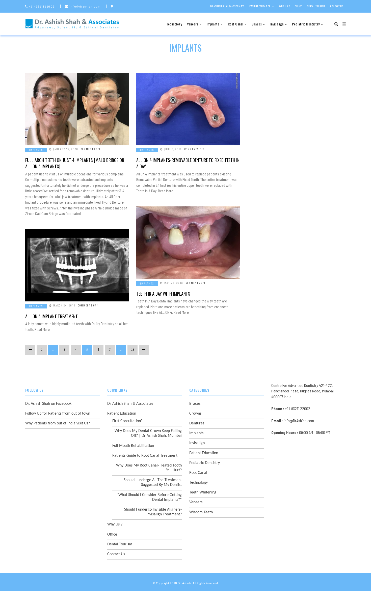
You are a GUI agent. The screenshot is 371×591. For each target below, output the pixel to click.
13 (132, 349)
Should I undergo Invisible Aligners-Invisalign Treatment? (153, 512)
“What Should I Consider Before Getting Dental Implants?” (149, 497)
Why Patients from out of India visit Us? (57, 423)
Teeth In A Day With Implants (163, 293)
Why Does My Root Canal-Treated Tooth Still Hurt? (149, 467)
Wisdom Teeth (201, 512)
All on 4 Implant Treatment (51, 316)
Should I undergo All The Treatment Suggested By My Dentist (153, 482)
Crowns (195, 414)
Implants (213, 23)
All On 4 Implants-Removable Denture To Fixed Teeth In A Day (188, 163)
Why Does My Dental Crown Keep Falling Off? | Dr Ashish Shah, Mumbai (148, 433)
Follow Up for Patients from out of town (57, 414)
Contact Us (336, 6)
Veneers (192, 23)
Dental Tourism (316, 6)
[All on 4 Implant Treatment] (77, 265)
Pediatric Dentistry (306, 23)
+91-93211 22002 (297, 408)
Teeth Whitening (202, 492)
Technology (174, 23)
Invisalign (277, 23)
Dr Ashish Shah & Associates (227, 6)
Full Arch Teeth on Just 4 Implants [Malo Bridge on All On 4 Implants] (74, 163)
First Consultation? (127, 421)
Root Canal (235, 23)
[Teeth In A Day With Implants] (188, 242)
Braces (257, 23)
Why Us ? (284, 6)
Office (298, 6)
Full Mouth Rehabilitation (133, 446)
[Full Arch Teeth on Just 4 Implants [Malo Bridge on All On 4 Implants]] (77, 109)
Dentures (196, 423)
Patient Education (260, 6)
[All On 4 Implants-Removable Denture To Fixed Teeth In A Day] (188, 109)
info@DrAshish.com (299, 420)
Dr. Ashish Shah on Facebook (48, 404)
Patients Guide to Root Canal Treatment (144, 456)
